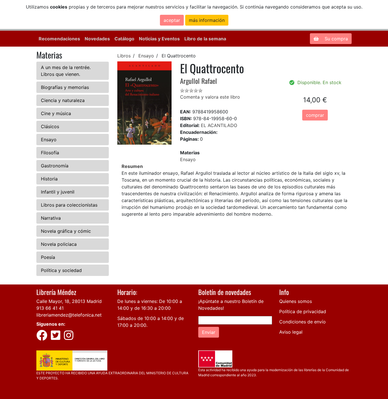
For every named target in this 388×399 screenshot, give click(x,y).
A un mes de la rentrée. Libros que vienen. (66, 71)
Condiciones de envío (302, 322)
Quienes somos (295, 301)
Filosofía (50, 152)
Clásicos (50, 126)
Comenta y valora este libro (210, 97)
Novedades (97, 38)
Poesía (48, 257)
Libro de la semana (205, 38)
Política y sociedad (61, 270)
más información (207, 20)
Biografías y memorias (65, 87)
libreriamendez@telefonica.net (69, 315)
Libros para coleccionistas (69, 205)
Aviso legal (291, 332)
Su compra (335, 38)
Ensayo (49, 139)
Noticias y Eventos (159, 38)
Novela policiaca (59, 244)
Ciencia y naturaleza (63, 100)
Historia (49, 179)
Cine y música (56, 113)
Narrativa (51, 218)
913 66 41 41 (50, 308)
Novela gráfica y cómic (66, 231)
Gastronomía (54, 166)
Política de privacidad (302, 311)
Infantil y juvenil (57, 192)
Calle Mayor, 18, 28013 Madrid (69, 301)
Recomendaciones (59, 38)
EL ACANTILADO (219, 125)
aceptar (172, 20)
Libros (124, 56)
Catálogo (124, 38)
